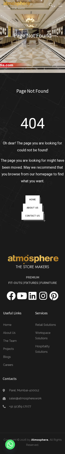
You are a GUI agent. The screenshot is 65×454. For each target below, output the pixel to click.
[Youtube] (21, 295)
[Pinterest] (53, 295)
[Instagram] (43, 295)
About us (32, 207)
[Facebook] (11, 295)
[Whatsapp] (10, 444)
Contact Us (32, 215)
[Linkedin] (32, 295)
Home (32, 199)
